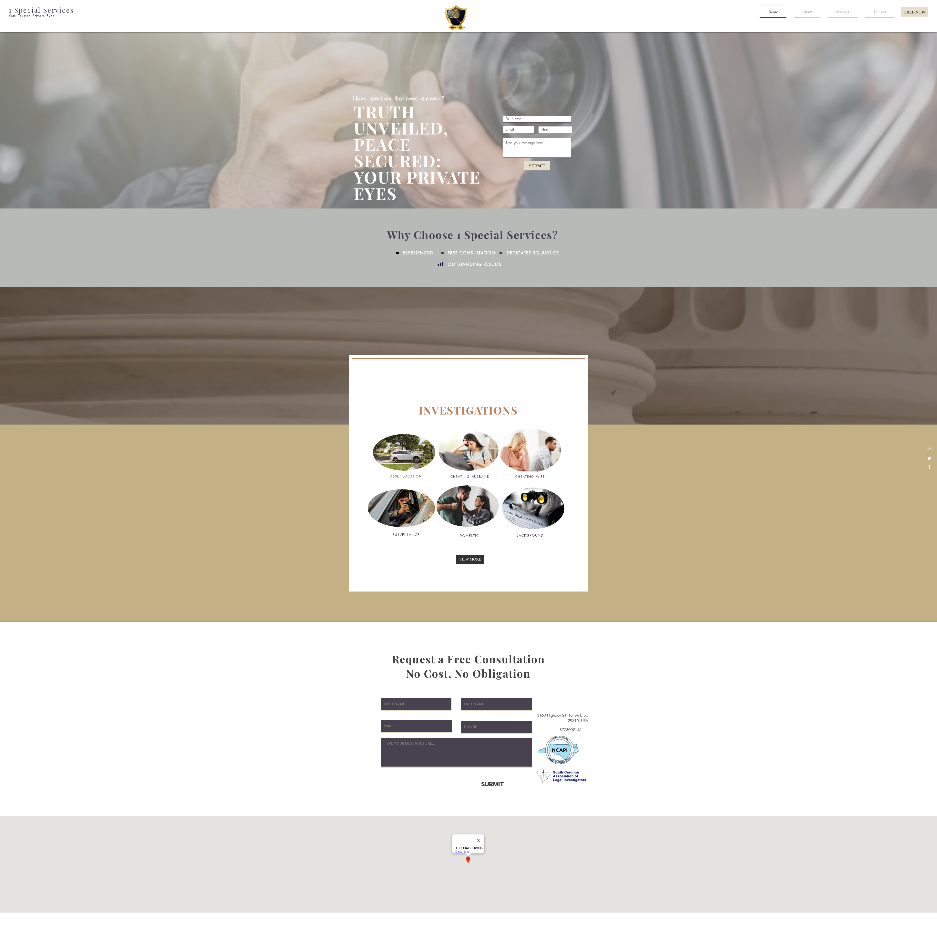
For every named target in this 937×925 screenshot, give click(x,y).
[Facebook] (929, 467)
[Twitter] (929, 458)
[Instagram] (929, 449)
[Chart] (440, 264)
